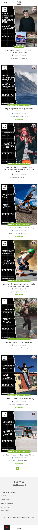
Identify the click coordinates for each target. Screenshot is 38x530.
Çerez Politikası (5, 499)
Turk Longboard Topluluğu (15, 517)
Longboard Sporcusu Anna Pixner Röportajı (19, 228)
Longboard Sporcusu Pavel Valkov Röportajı (19, 399)
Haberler (11, 105)
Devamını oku (19, 61)
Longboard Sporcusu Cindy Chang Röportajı (19, 342)
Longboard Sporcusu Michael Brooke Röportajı (19, 455)
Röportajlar (19, 46)
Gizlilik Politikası (5, 496)
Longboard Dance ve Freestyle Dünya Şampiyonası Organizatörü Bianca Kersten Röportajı (19, 169)
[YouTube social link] (23, 482)
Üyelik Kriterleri (5, 510)
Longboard (17, 105)
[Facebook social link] (14, 482)
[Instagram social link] (20, 482)
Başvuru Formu (5, 507)
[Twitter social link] (17, 482)
